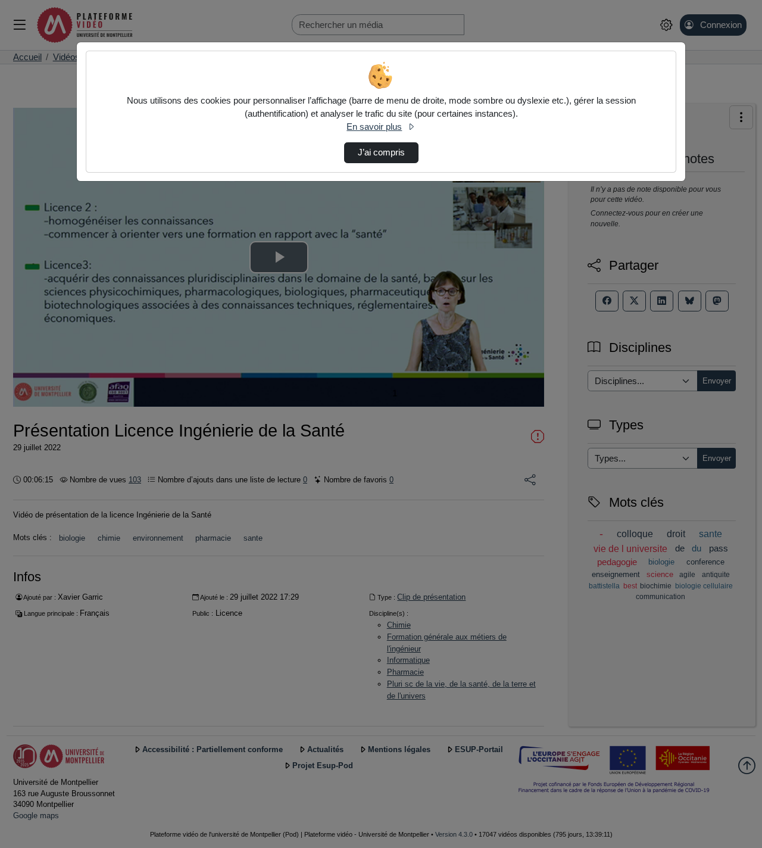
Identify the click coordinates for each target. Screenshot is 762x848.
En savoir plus (374, 127)
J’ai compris (381, 152)
